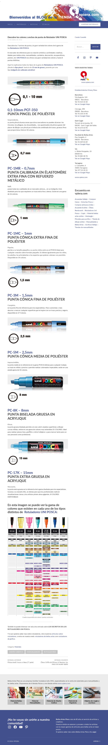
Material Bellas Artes (16, 702)
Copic (83, 213)
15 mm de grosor (38, 67)
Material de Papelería (73, 702)
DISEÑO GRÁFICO (16, 652)
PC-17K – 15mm (20, 473)
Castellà (83, 37)
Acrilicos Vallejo (91, 224)
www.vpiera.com (87, 82)
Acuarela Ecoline (81, 207)
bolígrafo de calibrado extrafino (22, 70)
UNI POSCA (21, 58)
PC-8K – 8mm (18, 410)
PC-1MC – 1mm (20, 233)
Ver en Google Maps (82, 104)
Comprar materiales (89, 24)
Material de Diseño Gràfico (54, 702)
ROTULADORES (50, 652)
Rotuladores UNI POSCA (19, 48)
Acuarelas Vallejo (81, 199)
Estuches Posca (87, 202)
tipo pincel (19, 67)
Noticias (34, 24)
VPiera (16, 741)
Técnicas (45, 24)
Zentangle (89, 216)
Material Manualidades (35, 702)
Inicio (10, 24)
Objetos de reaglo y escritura (91, 702)
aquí (94, 732)
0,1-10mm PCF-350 (23, 110)
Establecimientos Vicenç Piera (86, 90)
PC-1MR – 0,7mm (21, 168)
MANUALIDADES (33, 652)
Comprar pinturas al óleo (84, 205)
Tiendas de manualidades (84, 227)
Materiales (21, 24)
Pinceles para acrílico (82, 219)
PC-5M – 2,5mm (20, 352)
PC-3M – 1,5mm (20, 295)
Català (77, 37)
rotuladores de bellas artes (44, 636)
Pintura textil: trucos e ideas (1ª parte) (21, 661)
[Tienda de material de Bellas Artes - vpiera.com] (85, 80)
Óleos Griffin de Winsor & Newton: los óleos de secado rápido (54, 662)
